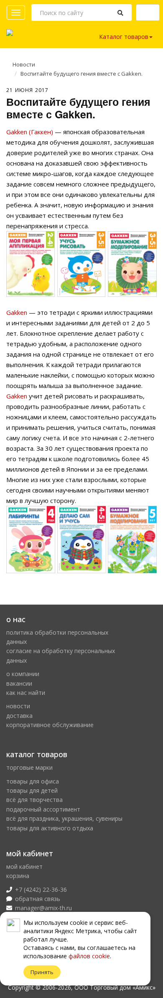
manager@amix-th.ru (43, 908)
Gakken (16, 312)
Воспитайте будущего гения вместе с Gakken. (81, 73)
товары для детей (32, 790)
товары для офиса (32, 781)
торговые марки (29, 767)
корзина (17, 876)
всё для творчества (34, 800)
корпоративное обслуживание (50, 725)
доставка (19, 716)
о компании (22, 674)
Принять (42, 972)
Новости (24, 64)
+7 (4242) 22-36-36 (41, 889)
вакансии (19, 683)
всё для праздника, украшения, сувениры (64, 818)
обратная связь (37, 899)
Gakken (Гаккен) (29, 132)
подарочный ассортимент (43, 809)
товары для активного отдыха (49, 828)
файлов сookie (89, 956)
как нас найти (25, 693)
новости (18, 706)
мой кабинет (24, 866)
